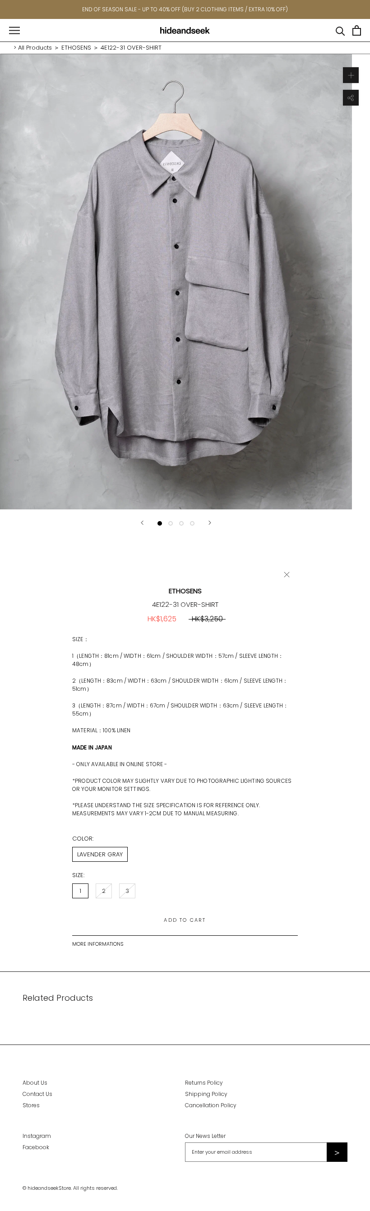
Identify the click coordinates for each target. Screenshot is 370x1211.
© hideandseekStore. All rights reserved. (70, 1188)
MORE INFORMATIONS (98, 944)
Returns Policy (204, 1082)
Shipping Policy (206, 1094)
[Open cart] (356, 30)
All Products (35, 47)
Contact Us (37, 1094)
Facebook (36, 1147)
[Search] (340, 30)
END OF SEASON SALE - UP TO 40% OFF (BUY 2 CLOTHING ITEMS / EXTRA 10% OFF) (185, 9)
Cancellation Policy (210, 1105)
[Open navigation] (14, 30)
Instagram (37, 1136)
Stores (31, 1105)
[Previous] (142, 523)
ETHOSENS (76, 47)
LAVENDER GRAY (100, 854)
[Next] (209, 523)
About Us (35, 1082)
